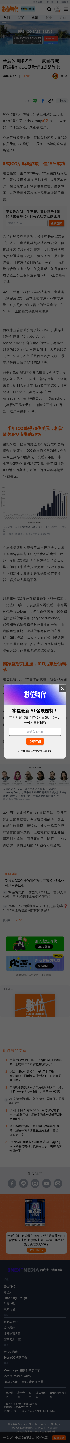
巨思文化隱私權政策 (41, 750)
